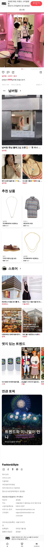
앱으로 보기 (36, 3)
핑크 (15, 76)
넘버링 (4, 76)
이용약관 (5, 481)
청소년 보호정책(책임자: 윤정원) (13, 491)
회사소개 (5, 474)
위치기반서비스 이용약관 (11, 488)
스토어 (10, 76)
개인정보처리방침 (8, 484)
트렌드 (38, 84)
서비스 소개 (6, 478)
